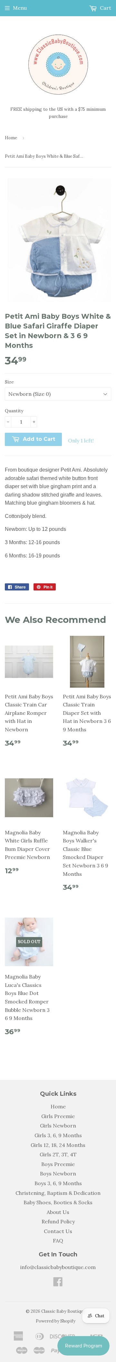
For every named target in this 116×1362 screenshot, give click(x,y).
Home (11, 138)
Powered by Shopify (55, 1321)
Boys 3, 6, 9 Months (58, 1183)
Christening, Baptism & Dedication (58, 1193)
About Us (58, 1212)
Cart (105, 8)
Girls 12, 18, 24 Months (58, 1145)
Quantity (14, 411)
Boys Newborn (58, 1173)
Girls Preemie (58, 1116)
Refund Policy (58, 1221)
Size (9, 382)
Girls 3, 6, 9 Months (58, 1135)
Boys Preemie (58, 1164)
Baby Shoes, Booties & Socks (58, 1202)
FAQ (58, 1240)
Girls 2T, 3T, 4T (58, 1154)
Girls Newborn (58, 1125)
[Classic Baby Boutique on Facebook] (58, 1283)
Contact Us (58, 1231)
